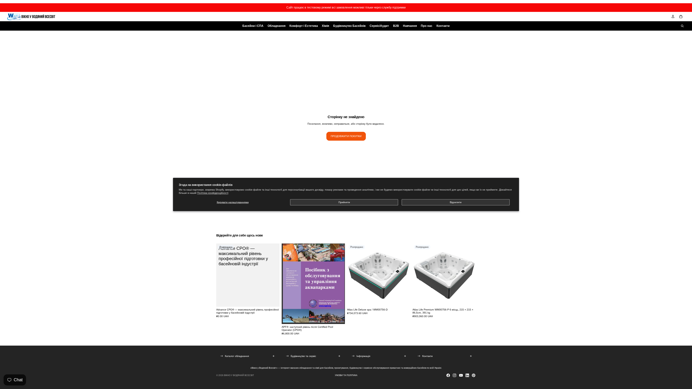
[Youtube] (461, 375)
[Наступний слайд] (405, 275)
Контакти (427, 356)
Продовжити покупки (346, 136)
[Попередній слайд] (352, 275)
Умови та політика (346, 375)
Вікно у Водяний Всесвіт (239, 375)
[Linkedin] (467, 375)
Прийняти (344, 202)
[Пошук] (682, 26)
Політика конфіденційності (212, 193)
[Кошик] (681, 17)
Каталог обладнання (237, 356)
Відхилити (456, 202)
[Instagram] (454, 375)
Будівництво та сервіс (303, 356)
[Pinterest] (473, 375)
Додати (342, 318)
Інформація (363, 356)
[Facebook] (448, 375)
